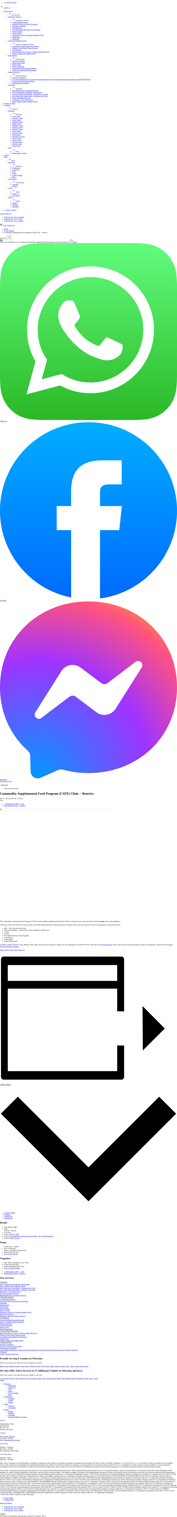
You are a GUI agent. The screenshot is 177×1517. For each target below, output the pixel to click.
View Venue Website (11, 1254)
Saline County (54, 1366)
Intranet (10, 1411)
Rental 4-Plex (4, 1327)
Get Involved (8, 1397)
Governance (12, 1408)
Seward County (65, 1366)
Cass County (4, 1378)
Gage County (25, 1366)
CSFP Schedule (107, 945)
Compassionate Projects (7, 1299)
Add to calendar (5, 1085)
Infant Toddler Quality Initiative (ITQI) (12, 1286)
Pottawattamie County (68, 1378)
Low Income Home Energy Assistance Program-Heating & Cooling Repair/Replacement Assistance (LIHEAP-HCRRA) (39, 1350)
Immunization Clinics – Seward (15, 806)
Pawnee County (56, 1378)
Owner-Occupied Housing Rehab (11, 1346)
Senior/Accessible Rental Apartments (12, 1322)
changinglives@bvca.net (12, 1440)
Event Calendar (9, 231)
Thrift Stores (4, 1307)
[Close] (9, 237)
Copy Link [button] (36, 242)
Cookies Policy (9, 1500)
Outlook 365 (8, 1216)
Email (75, 242)
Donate (10, 1402)
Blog (9, 1395)
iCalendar (7, 1214)
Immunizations (5, 1305)
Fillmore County (15, 1366)
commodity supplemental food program (24, 1236)
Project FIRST (4, 1309)
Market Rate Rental (6, 1329)
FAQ (9, 1389)
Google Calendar (9, 1213)
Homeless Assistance (7, 1314)
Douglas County (14, 1378)
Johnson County (25, 1378)
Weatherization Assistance (8, 1348)
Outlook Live (8, 1218)
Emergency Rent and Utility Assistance (12, 1316)
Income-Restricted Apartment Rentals (12, 1320)
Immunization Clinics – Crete (14, 804)
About (6, 1404)
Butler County (4, 1366)
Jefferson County (35, 1366)
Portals (6, 1410)
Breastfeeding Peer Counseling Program (13, 1295)
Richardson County (82, 1378)
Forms (10, 1391)
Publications (12, 1386)
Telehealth (3, 1303)
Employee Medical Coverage (17, 1417)
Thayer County (75, 1366)
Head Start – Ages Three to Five (10, 1292)
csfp (39, 1236)
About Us (11, 1406)
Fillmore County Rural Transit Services (12, 1335)
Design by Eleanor (6, 1503)
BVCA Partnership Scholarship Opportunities (15, 1284)
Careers (10, 1400)
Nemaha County (36, 1378)
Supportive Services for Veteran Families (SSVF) (16, 1312)
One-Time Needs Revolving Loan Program (14, 1301)
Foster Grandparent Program (9, 1294)
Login (2, 214)
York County (84, 1366)
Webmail (11, 1413)
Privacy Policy (9, 1498)
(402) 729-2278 (10, 1436)
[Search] (1, 225)
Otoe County (46, 1378)
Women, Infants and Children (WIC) (12, 1341)
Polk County (45, 1366)
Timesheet (11, 1415)
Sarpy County (93, 1378)
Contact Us (8, 214)
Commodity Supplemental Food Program (13, 1337)
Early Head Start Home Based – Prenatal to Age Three (17, 1290)
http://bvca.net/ (15, 1238)
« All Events (4, 785)
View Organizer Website (12, 1268)
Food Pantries (4, 1339)
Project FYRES (5, 1310)
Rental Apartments (6, 1324)
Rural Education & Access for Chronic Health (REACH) (18, 1333)
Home (6, 229)
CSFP (17, 1234)
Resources (7, 1384)
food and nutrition (47, 1236)
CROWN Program (6, 1325)
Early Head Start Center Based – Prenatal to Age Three (18, 1288)
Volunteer (11, 1398)
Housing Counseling (6, 1344)
